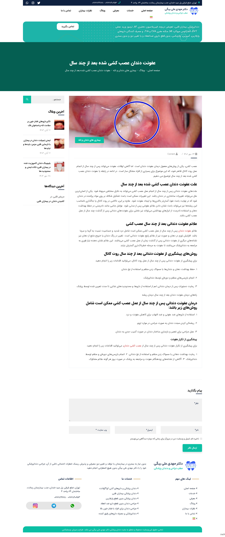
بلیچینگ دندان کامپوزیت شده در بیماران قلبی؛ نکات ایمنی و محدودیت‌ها (37, 167)
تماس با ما (66, 11)
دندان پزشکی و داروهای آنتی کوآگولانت (118, 488)
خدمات (130, 11)
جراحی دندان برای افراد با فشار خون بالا (118, 508)
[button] (68, 26)
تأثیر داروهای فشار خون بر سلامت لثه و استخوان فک (39, 123)
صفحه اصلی (147, 11)
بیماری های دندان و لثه (124, 70)
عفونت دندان (184, 231)
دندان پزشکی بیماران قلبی (124, 493)
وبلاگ (102, 11)
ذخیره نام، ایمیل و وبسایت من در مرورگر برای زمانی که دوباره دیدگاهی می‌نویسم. (164, 438)
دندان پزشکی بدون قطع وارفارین (121, 498)
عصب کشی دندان (132, 346)
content (171, 154)
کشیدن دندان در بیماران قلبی (50, 201)
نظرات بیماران (85, 11)
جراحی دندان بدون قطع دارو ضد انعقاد (119, 503)
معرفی (116, 11)
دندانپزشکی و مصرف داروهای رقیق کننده (118, 513)
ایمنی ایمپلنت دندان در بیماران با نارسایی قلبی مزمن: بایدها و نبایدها (37, 144)
